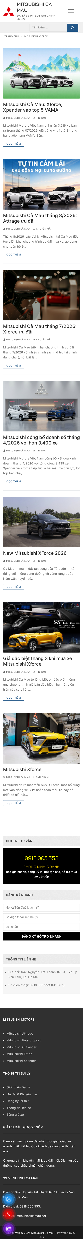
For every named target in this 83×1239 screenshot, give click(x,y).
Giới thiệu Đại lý (18, 1087)
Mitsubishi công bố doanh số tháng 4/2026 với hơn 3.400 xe (41, 440)
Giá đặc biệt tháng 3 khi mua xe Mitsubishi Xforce (37, 661)
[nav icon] (71, 11)
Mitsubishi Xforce (22, 769)
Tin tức (40, 118)
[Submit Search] (72, 28)
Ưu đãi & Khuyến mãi (22, 1094)
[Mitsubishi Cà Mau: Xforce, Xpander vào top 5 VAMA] (41, 73)
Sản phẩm (42, 777)
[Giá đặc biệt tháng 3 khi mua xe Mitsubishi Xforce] (41, 627)
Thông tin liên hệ (19, 1108)
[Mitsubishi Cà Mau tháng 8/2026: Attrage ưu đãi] (41, 184)
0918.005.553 (41, 858)
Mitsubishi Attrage (20, 1033)
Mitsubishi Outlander (21, 1047)
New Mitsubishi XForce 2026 (35, 553)
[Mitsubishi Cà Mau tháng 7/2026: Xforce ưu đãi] (41, 295)
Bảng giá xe (15, 1114)
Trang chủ (11, 36)
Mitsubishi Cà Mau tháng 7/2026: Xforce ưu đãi (40, 329)
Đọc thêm (14, 143)
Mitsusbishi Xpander (21, 1061)
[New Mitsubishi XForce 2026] (41, 522)
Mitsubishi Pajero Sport (24, 1040)
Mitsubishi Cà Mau (34, 7)
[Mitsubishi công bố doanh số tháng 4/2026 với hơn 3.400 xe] (41, 406)
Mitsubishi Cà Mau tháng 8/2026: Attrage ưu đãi (40, 218)
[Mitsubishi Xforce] (41, 738)
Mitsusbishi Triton (19, 1054)
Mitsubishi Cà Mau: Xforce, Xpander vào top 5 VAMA (32, 107)
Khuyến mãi (43, 228)
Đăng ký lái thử (18, 1101)
